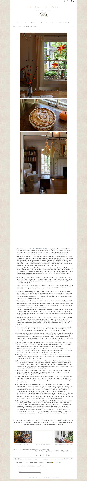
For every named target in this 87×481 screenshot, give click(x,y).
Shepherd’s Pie (63, 287)
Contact (67, 22)
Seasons (33, 22)
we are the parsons (54, 477)
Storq (61, 348)
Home (19, 22)
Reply (70, 460)
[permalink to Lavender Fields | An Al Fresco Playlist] (64, 436)
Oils (53, 22)
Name (20, 468)
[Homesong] (43, 20)
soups (19, 287)
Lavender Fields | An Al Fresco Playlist (64, 444)
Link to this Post (64, 458)
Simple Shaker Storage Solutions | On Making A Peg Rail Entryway (54, 451)
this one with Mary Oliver (52, 342)
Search (59, 22)
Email (20, 471)
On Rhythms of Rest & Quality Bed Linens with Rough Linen (31, 449)
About (25, 22)
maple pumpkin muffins (31, 285)
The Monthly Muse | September (43, 444)
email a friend (70, 458)
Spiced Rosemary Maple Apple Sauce (23, 444)
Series (40, 22)
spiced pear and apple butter (34, 340)
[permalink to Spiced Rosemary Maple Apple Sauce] (23, 436)
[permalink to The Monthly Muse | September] (43, 436)
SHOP (47, 22)
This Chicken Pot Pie (29, 287)
